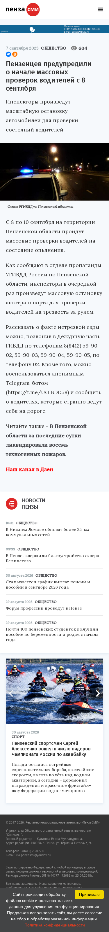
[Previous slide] (13, 693)
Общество (53, 48)
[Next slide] (96, 693)
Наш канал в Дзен (29, 469)
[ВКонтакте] (8, 54)
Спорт (18, 736)
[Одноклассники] (14, 54)
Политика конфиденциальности (54, 925)
